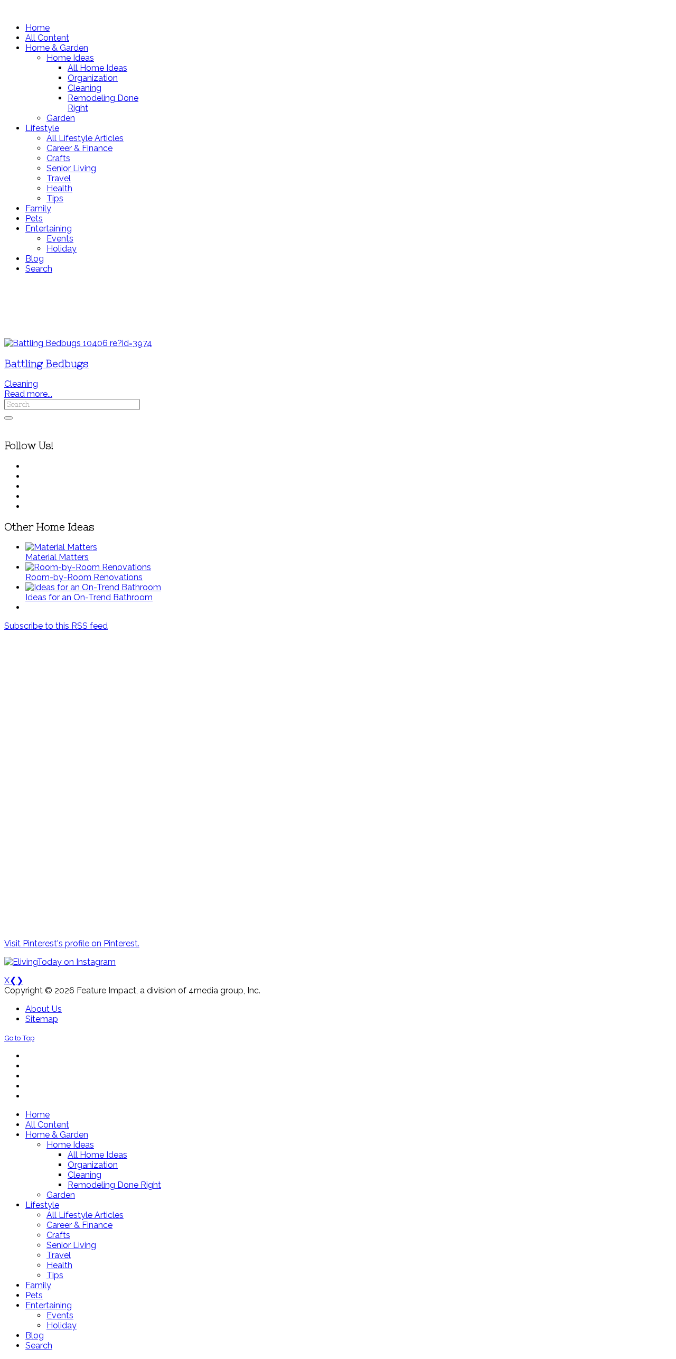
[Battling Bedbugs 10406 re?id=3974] (78, 343)
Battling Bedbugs (46, 363)
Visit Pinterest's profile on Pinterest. (71, 943)
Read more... (28, 394)
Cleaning (21, 384)
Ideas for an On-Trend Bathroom (89, 597)
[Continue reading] (61, 547)
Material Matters (57, 557)
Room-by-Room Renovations (84, 577)
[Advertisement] (313, 306)
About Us (43, 1009)
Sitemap (41, 1019)
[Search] (8, 418)
